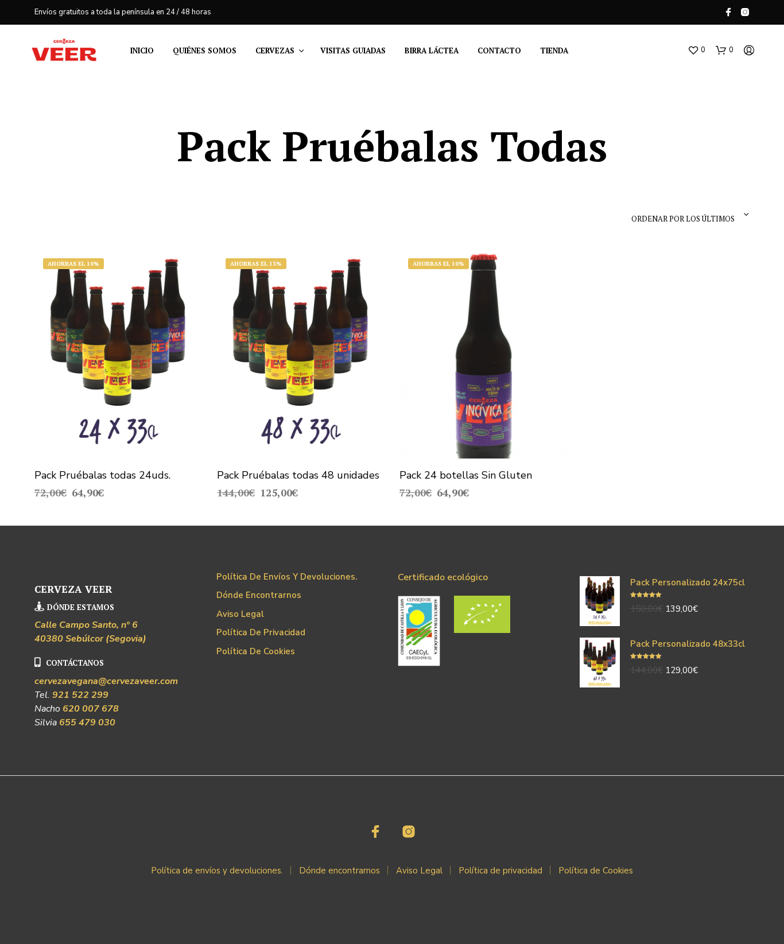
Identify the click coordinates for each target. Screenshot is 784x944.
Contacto (499, 50)
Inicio (142, 50)
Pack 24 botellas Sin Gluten (465, 475)
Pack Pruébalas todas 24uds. (102, 475)
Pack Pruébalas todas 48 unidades (298, 475)
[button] (696, 50)
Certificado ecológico (443, 577)
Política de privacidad (260, 632)
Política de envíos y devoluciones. (286, 576)
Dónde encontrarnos (258, 595)
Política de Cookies (255, 651)
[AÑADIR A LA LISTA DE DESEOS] (118, 441)
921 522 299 (80, 695)
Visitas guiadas (353, 50)
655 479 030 (87, 722)
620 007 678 (91, 708)
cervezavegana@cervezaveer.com (106, 681)
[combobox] (670, 215)
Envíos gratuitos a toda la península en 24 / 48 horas (122, 12)
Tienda (554, 50)
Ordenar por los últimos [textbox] (683, 218)
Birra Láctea (432, 50)
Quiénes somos (204, 50)
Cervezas (274, 50)
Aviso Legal (240, 614)
